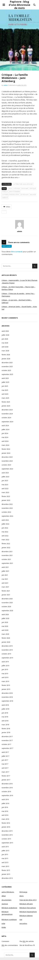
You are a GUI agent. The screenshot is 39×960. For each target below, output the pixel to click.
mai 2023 (5, 485)
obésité (5, 198)
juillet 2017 (5, 756)
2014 (10, 188)
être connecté (16, 251)
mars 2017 (5, 772)
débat (4, 896)
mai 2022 (5, 532)
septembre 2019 (7, 658)
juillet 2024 (5, 429)
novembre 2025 (7, 366)
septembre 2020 (7, 610)
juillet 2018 (5, 709)
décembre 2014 (7, 878)
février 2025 (6, 402)
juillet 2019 (5, 666)
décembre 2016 (7, 784)
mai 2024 (5, 437)
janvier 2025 (6, 406)
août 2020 (5, 614)
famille (5, 192)
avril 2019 (5, 677)
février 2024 (6, 449)
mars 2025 (5, 398)
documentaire (6, 900)
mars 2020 (5, 634)
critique (33, 188)
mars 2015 (5, 866)
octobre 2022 (6, 512)
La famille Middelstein (10, 195)
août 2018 (5, 705)
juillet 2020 (5, 618)
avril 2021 (5, 583)
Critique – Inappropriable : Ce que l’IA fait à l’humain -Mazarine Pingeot (19, 281)
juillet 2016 (5, 803)
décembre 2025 (7, 363)
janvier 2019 (6, 689)
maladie (33, 195)
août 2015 (5, 847)
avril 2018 (5, 721)
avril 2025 (5, 394)
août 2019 (5, 662)
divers (22, 896)
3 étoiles (17, 188)
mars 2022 (5, 540)
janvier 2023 (6, 500)
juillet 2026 (5, 335)
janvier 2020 (6, 642)
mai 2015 (5, 858)
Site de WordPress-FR (27, 945)
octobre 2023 (6, 465)
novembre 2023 (7, 461)
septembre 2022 (7, 516)
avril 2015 (5, 862)
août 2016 (5, 799)
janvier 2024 (6, 453)
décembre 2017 (7, 736)
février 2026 (6, 355)
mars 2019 (5, 681)
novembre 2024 (7, 414)
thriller (4, 927)
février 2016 (6, 823)
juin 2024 (5, 433)
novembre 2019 (7, 650)
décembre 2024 (7, 410)
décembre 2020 (7, 599)
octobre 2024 (6, 418)
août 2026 (5, 331)
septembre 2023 (7, 469)
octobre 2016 (6, 791)
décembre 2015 (7, 831)
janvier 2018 (6, 732)
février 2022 (6, 543)
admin (6, 85)
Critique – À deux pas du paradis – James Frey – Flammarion (18, 294)
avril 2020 (5, 630)
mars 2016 (5, 819)
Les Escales (24, 195)
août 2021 (5, 567)
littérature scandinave (9, 919)
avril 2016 (5, 815)
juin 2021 (5, 575)
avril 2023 (5, 488)
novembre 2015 (7, 835)
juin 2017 (5, 760)
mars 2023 (5, 492)
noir (21, 919)
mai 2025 (5, 390)
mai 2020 (5, 626)
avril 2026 (5, 347)
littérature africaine (26, 904)
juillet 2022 (5, 524)
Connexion (5, 941)
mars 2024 (5, 445)
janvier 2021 (6, 595)
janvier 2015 (6, 874)
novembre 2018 (7, 697)
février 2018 (6, 728)
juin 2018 (5, 713)
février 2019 (6, 685)
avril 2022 (5, 536)
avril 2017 (5, 768)
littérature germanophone (7, 913)
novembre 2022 (7, 508)
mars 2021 (5, 587)
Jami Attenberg (14, 192)
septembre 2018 (7, 701)
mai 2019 (5, 673)
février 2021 (6, 591)
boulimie (25, 188)
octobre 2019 (6, 654)
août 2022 (5, 520)
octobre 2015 (6, 839)
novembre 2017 (7, 740)
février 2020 (6, 638)
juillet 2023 (5, 477)
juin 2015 (5, 854)
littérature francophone (28, 908)
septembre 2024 (7, 422)
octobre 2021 (6, 559)
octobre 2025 (6, 370)
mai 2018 (5, 717)
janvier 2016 (6, 827)
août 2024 (5, 425)
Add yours (7, 246)
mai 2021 (5, 579)
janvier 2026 (6, 359)
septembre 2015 (7, 843)
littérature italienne (26, 916)
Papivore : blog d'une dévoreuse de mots (19, 4)
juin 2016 (5, 807)
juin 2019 (5, 669)
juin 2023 (5, 481)
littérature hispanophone (28, 912)
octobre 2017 (6, 744)
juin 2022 (5, 528)
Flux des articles (27, 941)
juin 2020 (5, 622)
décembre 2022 (7, 504)
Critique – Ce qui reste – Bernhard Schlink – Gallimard (17, 301)
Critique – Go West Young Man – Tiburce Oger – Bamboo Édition (18, 288)
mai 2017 (5, 764)
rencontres (23, 923)
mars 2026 (5, 351)
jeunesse (5, 904)
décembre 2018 (7, 693)
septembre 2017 (7, 748)
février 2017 (6, 776)
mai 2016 (5, 811)
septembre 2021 (7, 563)
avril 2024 (5, 441)
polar (3, 923)
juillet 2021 (5, 571)
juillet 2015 (5, 851)
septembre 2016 (7, 795)
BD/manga (23, 892)
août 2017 (5, 752)
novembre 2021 (7, 555)
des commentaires (10, 945)
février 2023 (6, 496)
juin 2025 (5, 386)
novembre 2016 (7, 788)
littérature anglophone (23, 184)
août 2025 (5, 378)
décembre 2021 (7, 551)
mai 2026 (5, 343)
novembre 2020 (7, 603)
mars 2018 (5, 725)
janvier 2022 (6, 548)
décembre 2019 (7, 646)
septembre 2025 (7, 374)
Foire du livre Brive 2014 (28, 900)
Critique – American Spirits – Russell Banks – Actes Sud (19, 308)
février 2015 (6, 870)
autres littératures (8, 892)
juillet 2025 (5, 382)
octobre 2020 (6, 606)
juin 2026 (5, 339)
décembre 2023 (7, 457)
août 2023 (5, 473)
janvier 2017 (6, 780)
